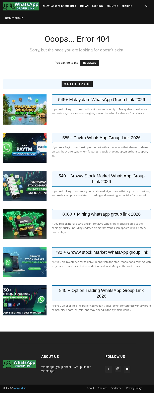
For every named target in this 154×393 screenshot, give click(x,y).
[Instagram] (118, 369)
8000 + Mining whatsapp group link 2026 (101, 214)
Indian (84, 5)
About (90, 388)
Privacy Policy (134, 388)
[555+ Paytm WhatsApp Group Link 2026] (25, 148)
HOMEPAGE (89, 62)
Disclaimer (116, 388)
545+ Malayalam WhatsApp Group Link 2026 (101, 99)
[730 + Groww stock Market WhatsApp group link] (25, 262)
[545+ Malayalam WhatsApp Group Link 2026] (25, 109)
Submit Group (14, 17)
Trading (127, 5)
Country (112, 5)
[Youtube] (127, 369)
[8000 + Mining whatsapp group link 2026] (25, 224)
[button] (146, 6)
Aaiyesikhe (20, 388)
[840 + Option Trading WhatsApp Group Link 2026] (25, 300)
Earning (97, 5)
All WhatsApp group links (60, 5)
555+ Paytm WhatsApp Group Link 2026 (101, 137)
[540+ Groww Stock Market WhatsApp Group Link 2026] (25, 186)
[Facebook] (108, 369)
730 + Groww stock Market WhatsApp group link (101, 252)
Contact (102, 388)
